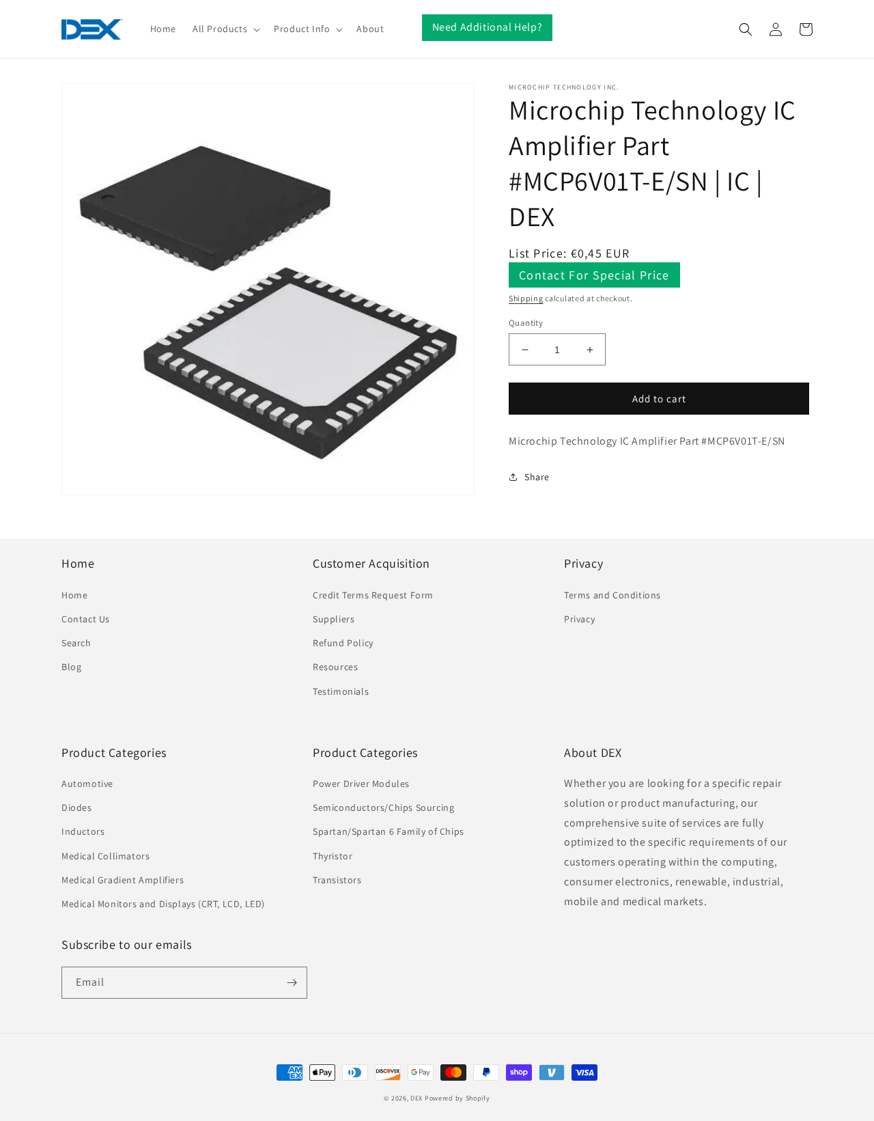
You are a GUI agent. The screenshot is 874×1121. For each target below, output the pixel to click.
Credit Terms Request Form (373, 595)
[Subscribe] (292, 983)
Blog (71, 667)
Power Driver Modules (361, 783)
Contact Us (85, 619)
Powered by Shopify (457, 1098)
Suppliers (333, 619)
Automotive (87, 783)
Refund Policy (343, 643)
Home (74, 595)
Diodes (76, 807)
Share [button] (537, 477)
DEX (416, 1098)
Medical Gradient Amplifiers (122, 880)
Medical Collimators (105, 856)
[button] (225, 28)
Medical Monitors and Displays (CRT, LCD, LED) (163, 904)
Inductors (82, 831)
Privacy (579, 619)
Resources (335, 667)
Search (76, 643)
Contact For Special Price (594, 275)
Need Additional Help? (487, 27)
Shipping (526, 298)
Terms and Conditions (612, 595)
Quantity (526, 323)
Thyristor (332, 856)
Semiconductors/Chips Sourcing (383, 807)
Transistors (337, 880)
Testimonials (341, 691)
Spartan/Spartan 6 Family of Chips (388, 831)
